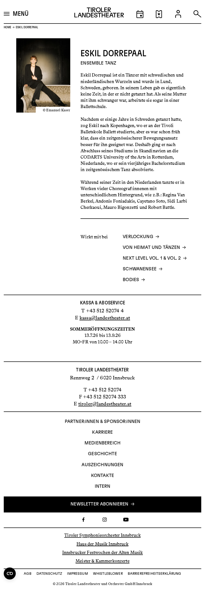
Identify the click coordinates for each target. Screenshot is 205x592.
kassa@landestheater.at (105, 318)
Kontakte (102, 475)
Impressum (77, 573)
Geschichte (102, 454)
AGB (27, 573)
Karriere (102, 432)
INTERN (102, 486)
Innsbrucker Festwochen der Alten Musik (102, 552)
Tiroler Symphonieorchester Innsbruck (102, 535)
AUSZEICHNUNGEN (102, 465)
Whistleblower (108, 573)
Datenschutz (49, 573)
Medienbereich (102, 443)
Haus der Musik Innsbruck (102, 543)
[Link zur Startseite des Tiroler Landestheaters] (99, 13)
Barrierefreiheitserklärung (154, 573)
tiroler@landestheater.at (105, 404)
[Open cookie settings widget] (10, 573)
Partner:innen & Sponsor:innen (102, 421)
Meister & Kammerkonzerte (103, 561)
